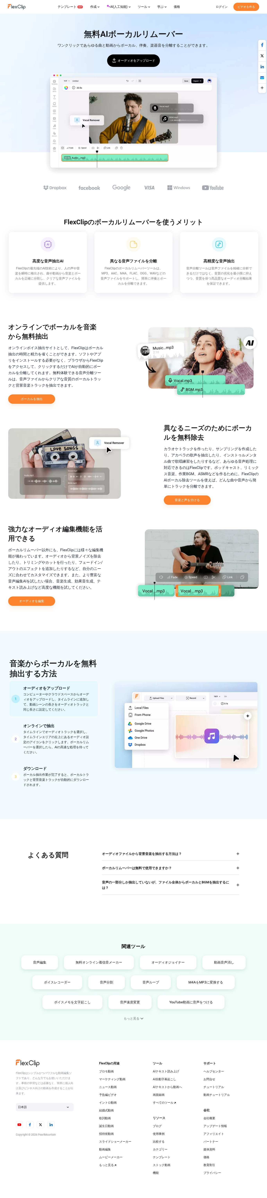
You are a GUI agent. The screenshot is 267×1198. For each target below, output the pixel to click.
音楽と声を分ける (187, 500)
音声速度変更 (130, 1002)
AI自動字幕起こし (164, 1079)
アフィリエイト (213, 1134)
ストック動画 (161, 1165)
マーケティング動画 (112, 1079)
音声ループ (150, 982)
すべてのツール (163, 1102)
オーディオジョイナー (168, 962)
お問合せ (209, 1079)
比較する (159, 1141)
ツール (142, 7)
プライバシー (212, 1173)
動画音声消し (224, 962)
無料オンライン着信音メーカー (99, 962)
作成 (93, 7)
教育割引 (209, 1165)
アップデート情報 (215, 1126)
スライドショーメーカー (115, 1141)
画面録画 (159, 1095)
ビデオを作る (246, 7)
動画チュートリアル (216, 1095)
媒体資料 (209, 1149)
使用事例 (159, 1134)
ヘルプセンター (213, 1071)
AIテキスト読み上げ (166, 1071)
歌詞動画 (105, 1118)
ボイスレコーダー (57, 982)
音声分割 (106, 982)
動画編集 (105, 1149)
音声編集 (39, 962)
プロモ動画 (106, 1071)
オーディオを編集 (31, 601)
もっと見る (106, 1165)
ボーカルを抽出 (32, 399)
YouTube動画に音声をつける (191, 1002)
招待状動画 (106, 1134)
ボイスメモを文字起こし (72, 1002)
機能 (156, 1173)
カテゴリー (160, 1149)
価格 (177, 7)
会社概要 (209, 1118)
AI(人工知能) (119, 7)
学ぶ (160, 7)
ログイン (222, 7)
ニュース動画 (108, 1087)
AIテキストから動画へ (167, 1087)
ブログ (157, 1126)
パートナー (210, 1141)
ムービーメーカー (111, 1157)
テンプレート (67, 7)
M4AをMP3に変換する (205, 982)
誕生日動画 (106, 1126)
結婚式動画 (106, 1110)
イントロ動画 (108, 1102)
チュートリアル (213, 1087)
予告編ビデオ (108, 1095)
